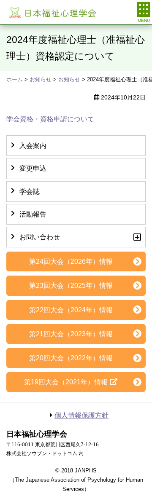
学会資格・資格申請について (50, 119)
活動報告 (32, 214)
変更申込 (32, 168)
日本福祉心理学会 (51, 12)
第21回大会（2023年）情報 (71, 334)
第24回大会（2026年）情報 (71, 261)
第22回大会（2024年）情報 (71, 310)
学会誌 (29, 191)
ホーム (14, 79)
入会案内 (32, 145)
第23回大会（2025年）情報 (71, 285)
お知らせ (41, 79)
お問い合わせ (39, 237)
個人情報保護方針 (81, 415)
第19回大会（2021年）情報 (66, 382)
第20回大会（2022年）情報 (71, 358)
